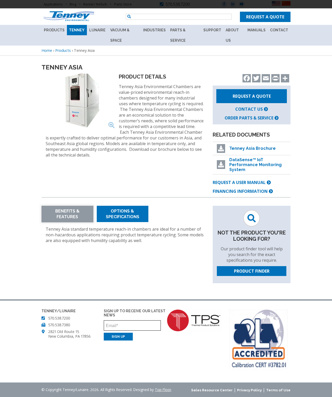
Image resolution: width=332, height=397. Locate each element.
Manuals (256, 30)
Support (212, 30)
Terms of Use (278, 390)
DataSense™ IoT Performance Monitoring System (255, 164)
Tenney (77, 30)
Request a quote (265, 17)
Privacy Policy (249, 390)
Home (47, 50)
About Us (232, 35)
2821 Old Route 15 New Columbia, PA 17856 (69, 334)
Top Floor (163, 389)
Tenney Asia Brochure (252, 148)
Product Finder (251, 271)
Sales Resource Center (212, 390)
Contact (279, 30)
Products (54, 30)
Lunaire (97, 30)
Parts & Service (178, 35)
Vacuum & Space (119, 35)
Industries (154, 30)
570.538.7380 (59, 324)
